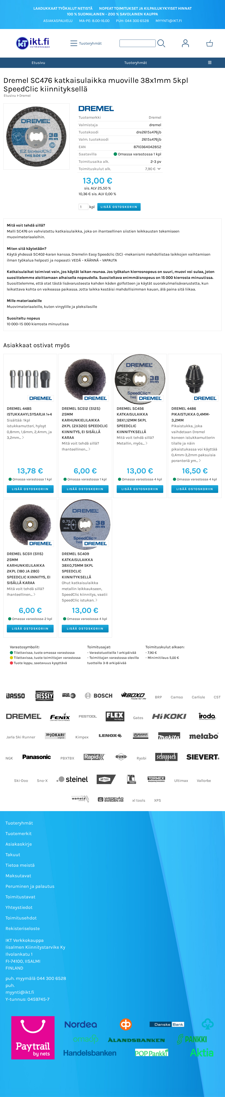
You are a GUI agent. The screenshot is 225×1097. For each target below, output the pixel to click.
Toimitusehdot (21, 918)
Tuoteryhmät (135, 62)
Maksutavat (18, 875)
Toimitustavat (20, 896)
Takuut (12, 854)
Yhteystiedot (19, 907)
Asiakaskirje (18, 844)
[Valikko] (209, 63)
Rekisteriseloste (22, 928)
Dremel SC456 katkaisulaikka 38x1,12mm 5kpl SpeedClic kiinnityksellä (132, 420)
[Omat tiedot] (185, 43)
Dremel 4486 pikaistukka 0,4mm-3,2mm (190, 414)
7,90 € (150, 169)
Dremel (25, 95)
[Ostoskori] (210, 43)
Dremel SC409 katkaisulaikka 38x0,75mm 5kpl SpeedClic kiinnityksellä (77, 565)
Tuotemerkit (18, 833)
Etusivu (38, 62)
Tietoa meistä (20, 865)
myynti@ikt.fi (19, 992)
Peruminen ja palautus (29, 886)
